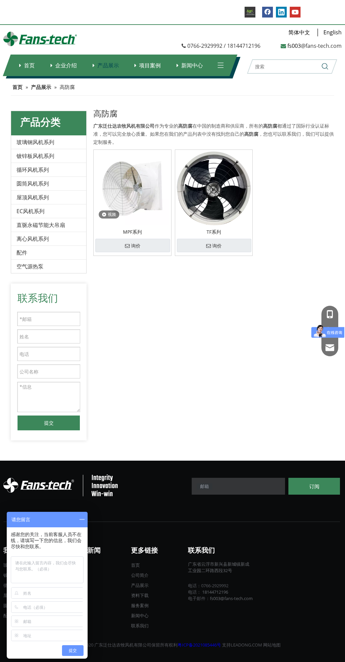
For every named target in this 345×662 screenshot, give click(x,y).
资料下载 (140, 595)
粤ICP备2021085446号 (199, 645)
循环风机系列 (33, 169)
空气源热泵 (30, 266)
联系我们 (140, 626)
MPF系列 (132, 232)
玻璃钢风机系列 (35, 142)
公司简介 (140, 575)
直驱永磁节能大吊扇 (41, 225)
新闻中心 (192, 65)
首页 (29, 65)
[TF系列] (214, 188)
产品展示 (108, 65)
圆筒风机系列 (33, 183)
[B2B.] (250, 12)
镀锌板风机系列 (35, 156)
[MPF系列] (132, 188)
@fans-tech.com (321, 45)
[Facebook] (267, 12)
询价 (135, 246)
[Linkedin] (281, 12)
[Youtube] (295, 12)
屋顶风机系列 (33, 197)
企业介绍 (66, 65)
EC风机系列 (30, 211)
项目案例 (150, 65)
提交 (49, 423)
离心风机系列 (33, 238)
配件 (22, 252)
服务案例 (140, 605)
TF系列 (214, 232)
